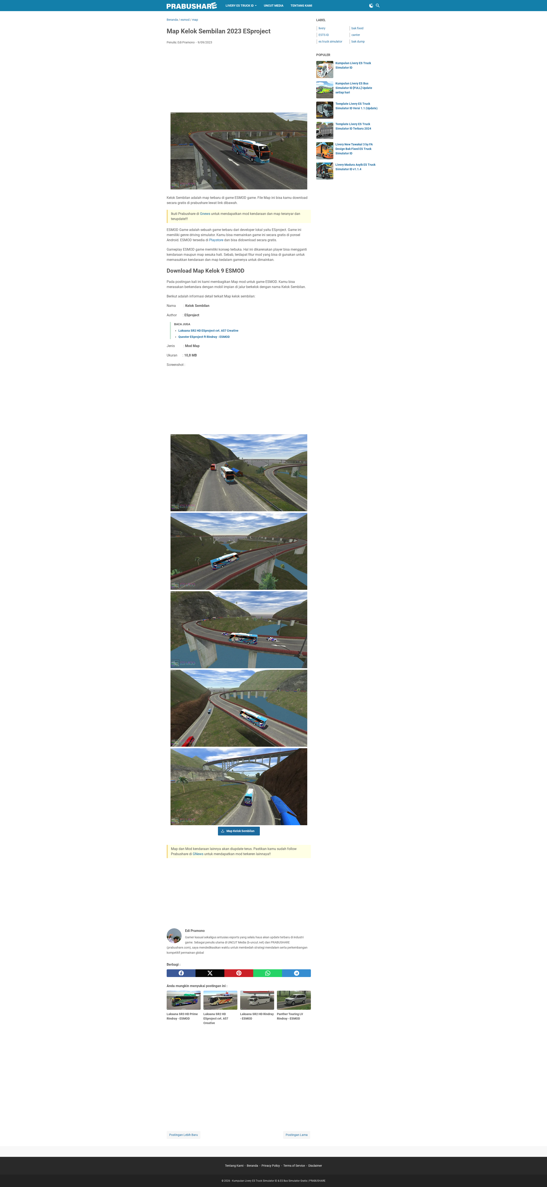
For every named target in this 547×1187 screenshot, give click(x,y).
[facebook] (181, 973)
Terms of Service (294, 1165)
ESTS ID (324, 35)
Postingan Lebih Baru (183, 1135)
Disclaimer (315, 1165)
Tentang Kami (301, 5)
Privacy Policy (271, 1165)
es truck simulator (330, 41)
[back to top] (538, 1177)
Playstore (216, 240)
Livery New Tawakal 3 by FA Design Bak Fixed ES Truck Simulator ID (354, 149)
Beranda (252, 1165)
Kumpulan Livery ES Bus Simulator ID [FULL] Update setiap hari (353, 88)
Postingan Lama (297, 1135)
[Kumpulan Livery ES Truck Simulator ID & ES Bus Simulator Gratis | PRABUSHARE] (192, 5)
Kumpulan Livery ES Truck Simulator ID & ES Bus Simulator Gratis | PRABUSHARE (278, 1180)
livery (322, 28)
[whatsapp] (267, 973)
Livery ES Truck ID (240, 5)
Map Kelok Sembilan (240, 831)
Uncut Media (273, 5)
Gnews (205, 214)
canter (355, 35)
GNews (198, 854)
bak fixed (357, 28)
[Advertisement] (239, 80)
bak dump (358, 41)
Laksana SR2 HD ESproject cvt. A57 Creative (208, 330)
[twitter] (210, 973)
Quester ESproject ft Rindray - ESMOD (204, 337)
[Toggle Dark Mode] (371, 5)
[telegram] (296, 973)
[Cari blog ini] (377, 5)
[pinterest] (238, 973)
